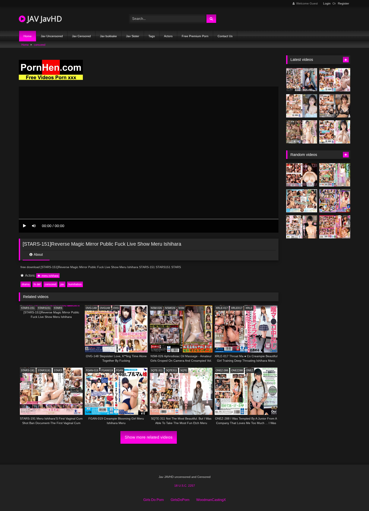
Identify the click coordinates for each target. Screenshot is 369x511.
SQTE (183, 370)
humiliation (75, 284)
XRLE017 (236, 308)
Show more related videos (149, 437)
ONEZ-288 (222, 370)
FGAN (119, 370)
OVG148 (105, 308)
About (38, 254)
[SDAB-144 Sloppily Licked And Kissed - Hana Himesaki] (301, 201)
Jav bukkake (108, 36)
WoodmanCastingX (211, 500)
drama (25, 284)
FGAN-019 (92, 370)
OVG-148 (91, 308)
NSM (181, 308)
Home (27, 36)
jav (62, 284)
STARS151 (44, 308)
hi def (37, 284)
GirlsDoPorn (180, 500)
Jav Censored (81, 36)
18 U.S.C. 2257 (184, 485)
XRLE (249, 308)
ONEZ (249, 370)
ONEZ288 (237, 370)
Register (343, 3)
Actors (168, 36)
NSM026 (170, 308)
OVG (116, 308)
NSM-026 (156, 308)
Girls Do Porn (153, 500)
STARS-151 (28, 308)
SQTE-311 (157, 370)
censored (39, 44)
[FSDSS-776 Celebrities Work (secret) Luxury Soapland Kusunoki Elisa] (334, 105)
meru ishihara (49, 275)
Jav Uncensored (52, 36)
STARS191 (44, 370)
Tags (151, 36)
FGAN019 (107, 370)
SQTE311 (171, 370)
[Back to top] (355, 498)
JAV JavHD (43, 18)
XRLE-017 (222, 308)
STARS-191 (28, 370)
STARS (58, 308)
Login (327, 3)
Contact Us (225, 36)
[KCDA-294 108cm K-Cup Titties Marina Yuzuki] (301, 174)
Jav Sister (132, 36)
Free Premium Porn (195, 36)
